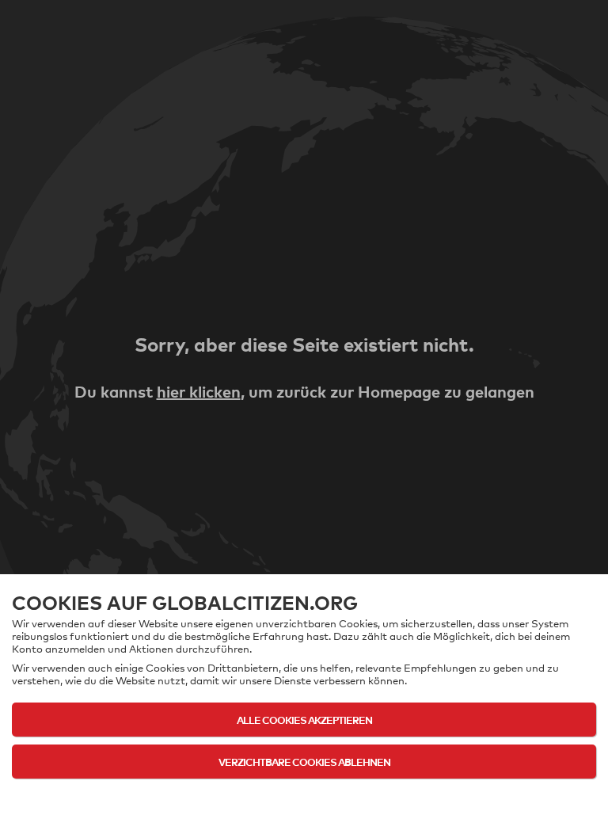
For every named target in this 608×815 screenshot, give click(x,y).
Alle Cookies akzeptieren (304, 719)
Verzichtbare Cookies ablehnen (304, 761)
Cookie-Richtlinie (304, 792)
